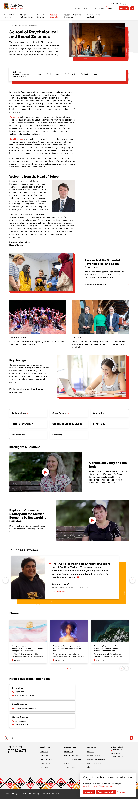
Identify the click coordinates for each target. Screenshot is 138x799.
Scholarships (45, 763)
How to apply (45, 755)
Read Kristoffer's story (59, 591)
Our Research (70, 74)
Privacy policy (34, 794)
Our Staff (84, 74)
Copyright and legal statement (15, 794)
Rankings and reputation (96, 759)
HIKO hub (44, 767)
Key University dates (71, 755)
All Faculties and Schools (28, 25)
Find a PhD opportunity (72, 759)
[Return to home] (13, 6)
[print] (6, 738)
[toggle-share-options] (12, 738)
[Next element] (5, 580)
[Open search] (132, 8)
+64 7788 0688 (118, 756)
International (68, 751)
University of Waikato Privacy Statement (97, 786)
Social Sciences (16, 139)
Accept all (88, 792)
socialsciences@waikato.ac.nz (25, 708)
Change (132, 4)
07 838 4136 (19, 692)
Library (93, 8)
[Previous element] (132, 580)
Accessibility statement (50, 794)
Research (67, 763)
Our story (90, 751)
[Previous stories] (122, 668)
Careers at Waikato (94, 763)
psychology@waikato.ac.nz (24, 695)
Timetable (44, 751)
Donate (101, 8)
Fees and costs (46, 759)
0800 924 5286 (20, 721)
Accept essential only (105, 792)
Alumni (86, 8)
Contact (78, 8)
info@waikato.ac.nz (21, 724)
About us (17, 25)
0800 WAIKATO (118, 750)
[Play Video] (45, 472)
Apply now (123, 8)
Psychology (14, 117)
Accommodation (70, 767)
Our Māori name (53, 74)
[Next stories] (126, 668)
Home (11, 25)
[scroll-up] (131, 738)
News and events (94, 755)
